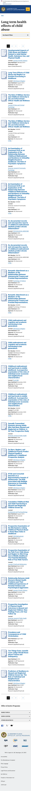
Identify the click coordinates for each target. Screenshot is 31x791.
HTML (9, 140)
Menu (28, 9)
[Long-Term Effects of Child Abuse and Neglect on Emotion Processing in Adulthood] (4, 78)
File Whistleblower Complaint (8, 760)
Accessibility (4, 756)
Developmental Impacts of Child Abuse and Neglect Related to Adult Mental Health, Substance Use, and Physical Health (18, 54)
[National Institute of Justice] (25, 741)
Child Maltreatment (18, 536)
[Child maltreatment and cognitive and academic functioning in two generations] (4, 326)
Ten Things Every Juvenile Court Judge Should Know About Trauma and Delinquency (18, 653)
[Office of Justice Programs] (3, 9)
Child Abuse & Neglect (19, 81)
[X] (7, 726)
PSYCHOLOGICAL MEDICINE (21, 231)
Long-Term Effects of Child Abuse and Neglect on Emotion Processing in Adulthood (18, 75)
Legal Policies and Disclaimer (8, 770)
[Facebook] (2, 726)
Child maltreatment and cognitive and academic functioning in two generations (17, 323)
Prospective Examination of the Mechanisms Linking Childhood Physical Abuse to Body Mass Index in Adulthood (18, 530)
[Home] (16, 9)
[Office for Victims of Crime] (15, 747)
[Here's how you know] (15, 2)
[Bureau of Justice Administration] (6, 741)
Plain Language (4, 763)
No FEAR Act (4, 774)
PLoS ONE (16, 380)
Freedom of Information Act (7, 777)
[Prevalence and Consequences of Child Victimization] (4, 638)
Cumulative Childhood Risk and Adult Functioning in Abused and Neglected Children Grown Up (18, 505)
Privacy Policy (4, 767)
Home (2, 15)
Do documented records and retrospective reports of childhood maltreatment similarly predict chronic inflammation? (18, 225)
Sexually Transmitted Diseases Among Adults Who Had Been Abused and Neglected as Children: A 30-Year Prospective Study (18, 427)
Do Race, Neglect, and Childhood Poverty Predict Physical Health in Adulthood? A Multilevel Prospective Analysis (18, 453)
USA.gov (3, 781)
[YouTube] (12, 726)
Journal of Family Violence (20, 60)
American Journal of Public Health (17, 435)
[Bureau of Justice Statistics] (15, 742)
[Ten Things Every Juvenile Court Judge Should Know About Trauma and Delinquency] (4, 656)
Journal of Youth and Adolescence (17, 564)
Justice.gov (3, 784)
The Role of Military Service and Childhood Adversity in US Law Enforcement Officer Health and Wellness (19, 98)
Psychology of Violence (19, 281)
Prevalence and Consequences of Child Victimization (17, 634)
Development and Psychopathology (17, 512)
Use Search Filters (8, 35)
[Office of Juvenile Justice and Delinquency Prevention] (6, 747)
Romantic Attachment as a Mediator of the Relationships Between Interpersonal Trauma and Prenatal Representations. (18, 274)
